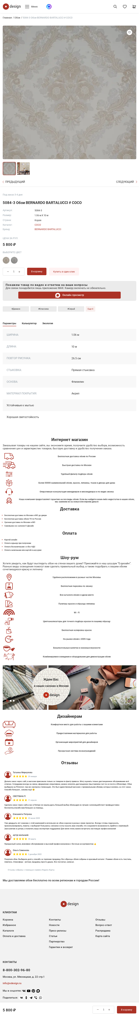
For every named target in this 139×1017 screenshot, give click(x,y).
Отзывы (100, 919)
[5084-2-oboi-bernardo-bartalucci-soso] (14, 260)
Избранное (9, 925)
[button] (122, 701)
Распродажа (102, 930)
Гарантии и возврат (61, 947)
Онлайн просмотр (73, 295)
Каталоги (8, 930)
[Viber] (36, 998)
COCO (38, 224)
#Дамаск (16, 309)
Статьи (53, 936)
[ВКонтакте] (21, 998)
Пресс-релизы (57, 930)
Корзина (8, 919)
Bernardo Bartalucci (48, 229)
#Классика (43, 309)
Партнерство (57, 941)
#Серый (71, 309)
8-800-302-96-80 (16, 970)
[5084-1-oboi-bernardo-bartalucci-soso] (6, 260)
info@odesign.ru (12, 983)
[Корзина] (134, 7)
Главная (7, 17)
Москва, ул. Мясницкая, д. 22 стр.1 (23, 976)
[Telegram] (31, 998)
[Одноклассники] (26, 998)
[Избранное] (125, 7)
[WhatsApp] (40, 998)
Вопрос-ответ (103, 925)
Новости (54, 925)
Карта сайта (102, 936)
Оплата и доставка (14, 936)
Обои (17, 17)
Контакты (55, 919)
